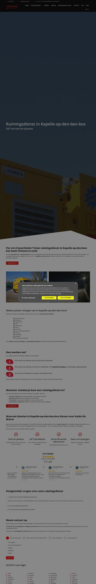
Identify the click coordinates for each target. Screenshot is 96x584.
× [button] (75, 283)
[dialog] (48, 292)
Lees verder (58, 293)
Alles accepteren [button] (65, 297)
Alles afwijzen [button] (49, 297)
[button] (28, 297)
